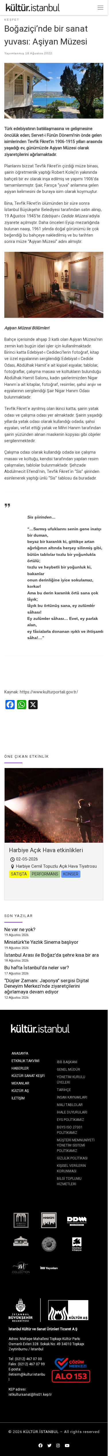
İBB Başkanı (67, 1062)
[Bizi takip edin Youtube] (67, 1446)
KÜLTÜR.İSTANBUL (41, 1432)
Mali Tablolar (70, 1105)
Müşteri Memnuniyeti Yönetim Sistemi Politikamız (75, 1145)
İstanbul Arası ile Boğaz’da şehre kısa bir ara (51, 955)
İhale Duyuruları (72, 1112)
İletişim (18, 1098)
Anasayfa (19, 1053)
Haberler (20, 1068)
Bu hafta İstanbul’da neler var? (36, 967)
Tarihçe (64, 1090)
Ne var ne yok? (19, 929)
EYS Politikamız (70, 1120)
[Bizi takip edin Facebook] (40, 1446)
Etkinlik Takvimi (25, 1061)
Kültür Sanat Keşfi (28, 1076)
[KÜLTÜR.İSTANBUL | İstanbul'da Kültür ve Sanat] (32, 7)
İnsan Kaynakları (72, 1097)
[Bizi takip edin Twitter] (49, 1446)
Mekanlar (20, 1083)
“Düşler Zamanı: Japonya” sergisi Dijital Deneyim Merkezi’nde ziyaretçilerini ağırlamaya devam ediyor (46, 986)
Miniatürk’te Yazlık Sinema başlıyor (41, 942)
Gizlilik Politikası (72, 1158)
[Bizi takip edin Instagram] (58, 1446)
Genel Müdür (68, 1070)
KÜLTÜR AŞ (20, 1091)
